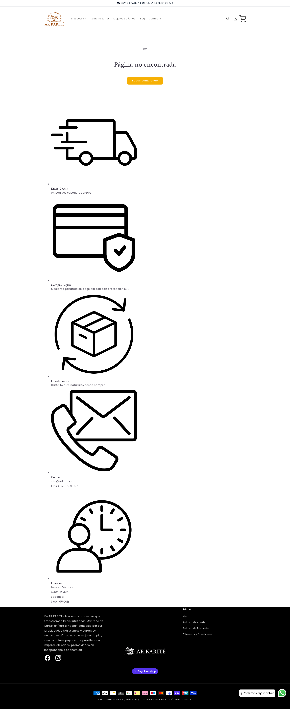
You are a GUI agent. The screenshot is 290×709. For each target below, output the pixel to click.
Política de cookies (195, 622)
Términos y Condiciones (198, 634)
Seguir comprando (145, 80)
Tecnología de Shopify (127, 699)
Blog (185, 616)
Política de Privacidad (196, 628)
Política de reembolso (154, 699)
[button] (78, 18)
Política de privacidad (180, 699)
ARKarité (110, 699)
